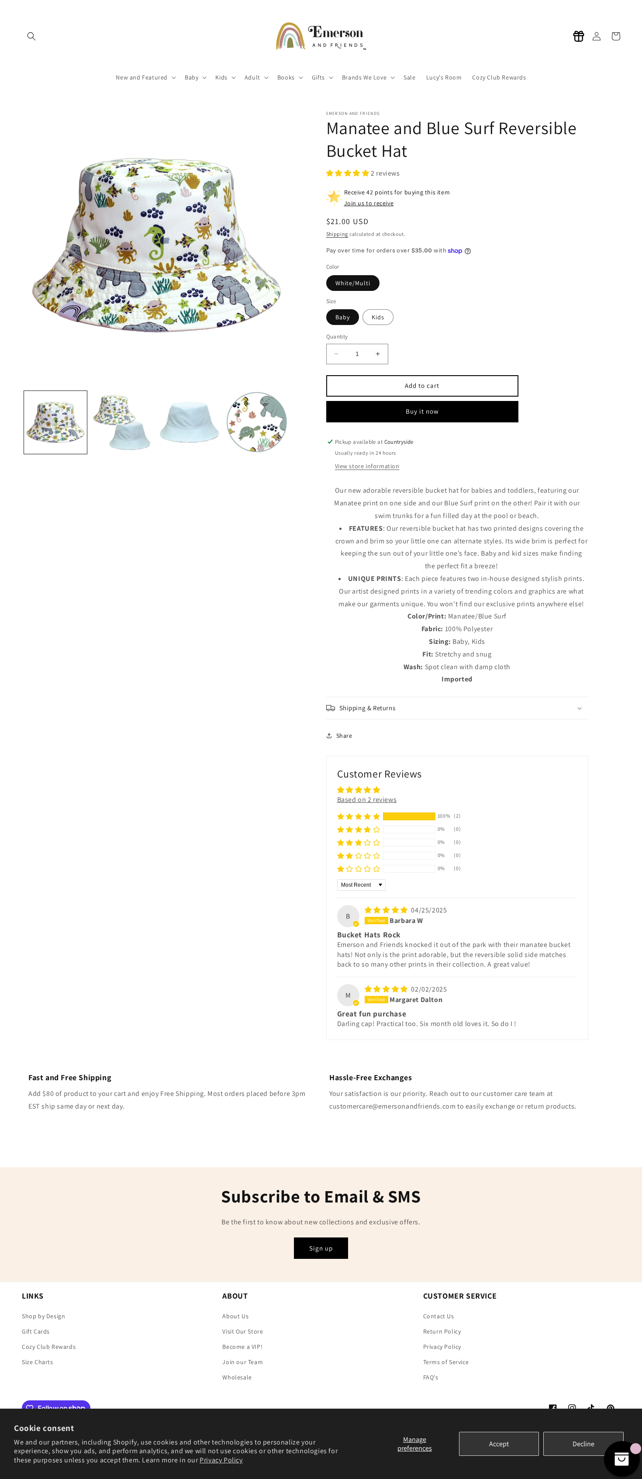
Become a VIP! (242, 1347)
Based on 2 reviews (367, 799)
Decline (583, 1443)
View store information (367, 466)
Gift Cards (36, 1331)
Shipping (337, 234)
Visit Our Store (242, 1331)
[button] (348, 173)
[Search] (31, 36)
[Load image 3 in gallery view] (189, 422)
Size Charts (37, 1362)
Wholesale (237, 1377)
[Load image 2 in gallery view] (122, 422)
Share (344, 736)
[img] (387, 910)
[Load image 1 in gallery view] (55, 422)
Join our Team (242, 1362)
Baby (342, 317)
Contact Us (438, 1316)
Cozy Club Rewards (49, 1347)
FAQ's (430, 1377)
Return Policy (442, 1331)
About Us (235, 1316)
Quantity (337, 336)
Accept (499, 1443)
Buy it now (422, 411)
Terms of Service (446, 1362)
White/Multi (352, 283)
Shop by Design (43, 1316)
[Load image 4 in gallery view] (256, 422)
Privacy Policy (221, 1460)
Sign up (321, 1248)
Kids (378, 317)
